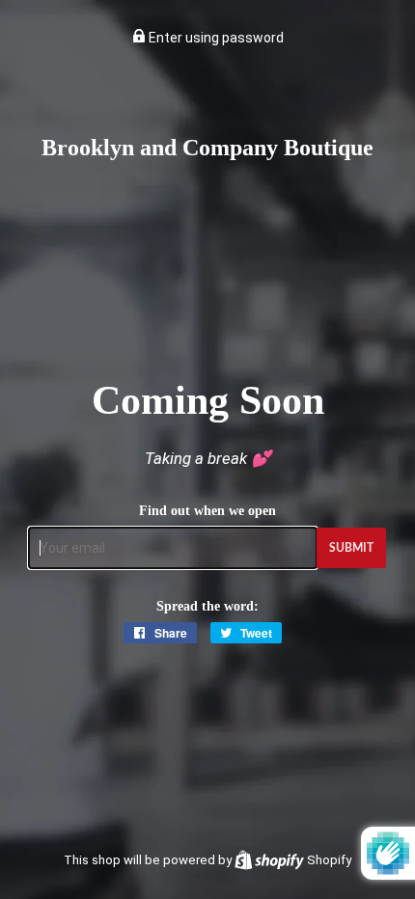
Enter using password (215, 37)
